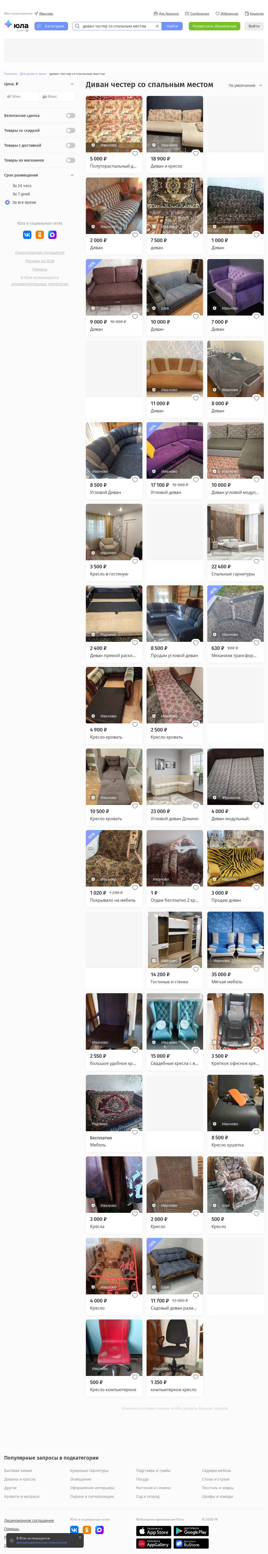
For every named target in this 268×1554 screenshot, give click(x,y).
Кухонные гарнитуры (89, 1470)
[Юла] (16, 24)
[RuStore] (191, 1543)
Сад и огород (147, 1496)
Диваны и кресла (19, 1479)
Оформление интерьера (92, 1487)
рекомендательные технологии (40, 283)
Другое (10, 1487)
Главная (10, 73)
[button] (135, 153)
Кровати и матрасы (22, 1496)
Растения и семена (153, 1487)
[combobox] (117, 26)
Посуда (142, 1479)
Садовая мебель (216, 1470)
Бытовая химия (18, 1470)
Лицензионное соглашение (40, 252)
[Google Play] (191, 1531)
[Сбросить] (157, 26)
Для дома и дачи (33, 73)
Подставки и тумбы (153, 1470)
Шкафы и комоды (217, 1496)
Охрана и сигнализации (92, 1496)
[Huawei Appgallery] (153, 1543)
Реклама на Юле (40, 260)
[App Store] (153, 1531)
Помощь (39, 269)
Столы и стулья (216, 1479)
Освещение (80, 1479)
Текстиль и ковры (218, 1487)
